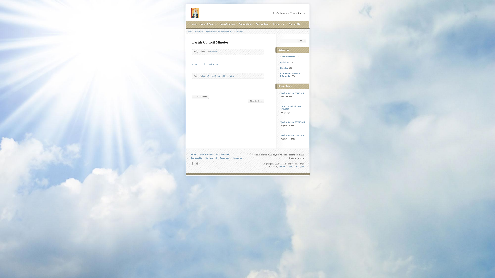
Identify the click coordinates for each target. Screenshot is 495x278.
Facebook (192, 163)
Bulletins (284, 62)
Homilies (284, 68)
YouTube (196, 163)
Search (302, 40)
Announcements (287, 56)
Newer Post (200, 96)
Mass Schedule (228, 24)
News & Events (208, 24)
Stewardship (245, 24)
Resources (278, 24)
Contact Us (294, 24)
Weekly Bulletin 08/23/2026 (292, 122)
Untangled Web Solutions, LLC (291, 167)
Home (194, 24)
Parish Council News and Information (219, 32)
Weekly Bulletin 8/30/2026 (292, 93)
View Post (239, 32)
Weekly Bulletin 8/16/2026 (292, 135)
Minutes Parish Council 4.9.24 (205, 64)
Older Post (256, 101)
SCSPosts (214, 51)
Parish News (198, 32)
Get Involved (262, 24)
